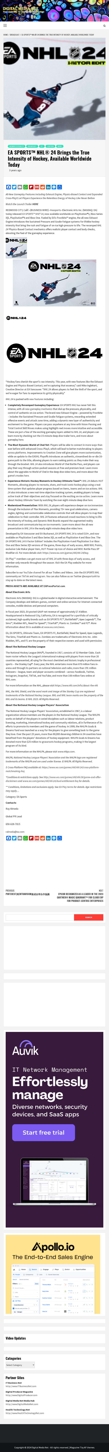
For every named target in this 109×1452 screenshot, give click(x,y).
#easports (55, 210)
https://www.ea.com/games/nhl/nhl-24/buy (65, 552)
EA (23, 214)
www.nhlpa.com (66, 751)
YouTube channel (32, 572)
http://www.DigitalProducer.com (21, 1395)
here (72, 435)
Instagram (39, 576)
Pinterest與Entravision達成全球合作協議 (28, 892)
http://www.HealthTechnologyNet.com (25, 1413)
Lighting (50, 146)
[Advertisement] (54, 863)
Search (88, 917)
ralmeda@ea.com (15, 831)
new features (36, 399)
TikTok (25, 576)
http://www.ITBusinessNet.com (21, 1386)
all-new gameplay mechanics (37, 409)
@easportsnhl (89, 576)
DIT (42, 146)
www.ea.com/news (54, 627)
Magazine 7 (75, 1447)
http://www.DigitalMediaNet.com (22, 1404)
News (60, 146)
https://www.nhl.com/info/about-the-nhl (76, 685)
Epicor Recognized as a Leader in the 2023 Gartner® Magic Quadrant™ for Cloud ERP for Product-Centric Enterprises (80, 896)
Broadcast (32, 146)
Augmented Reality (17, 146)
